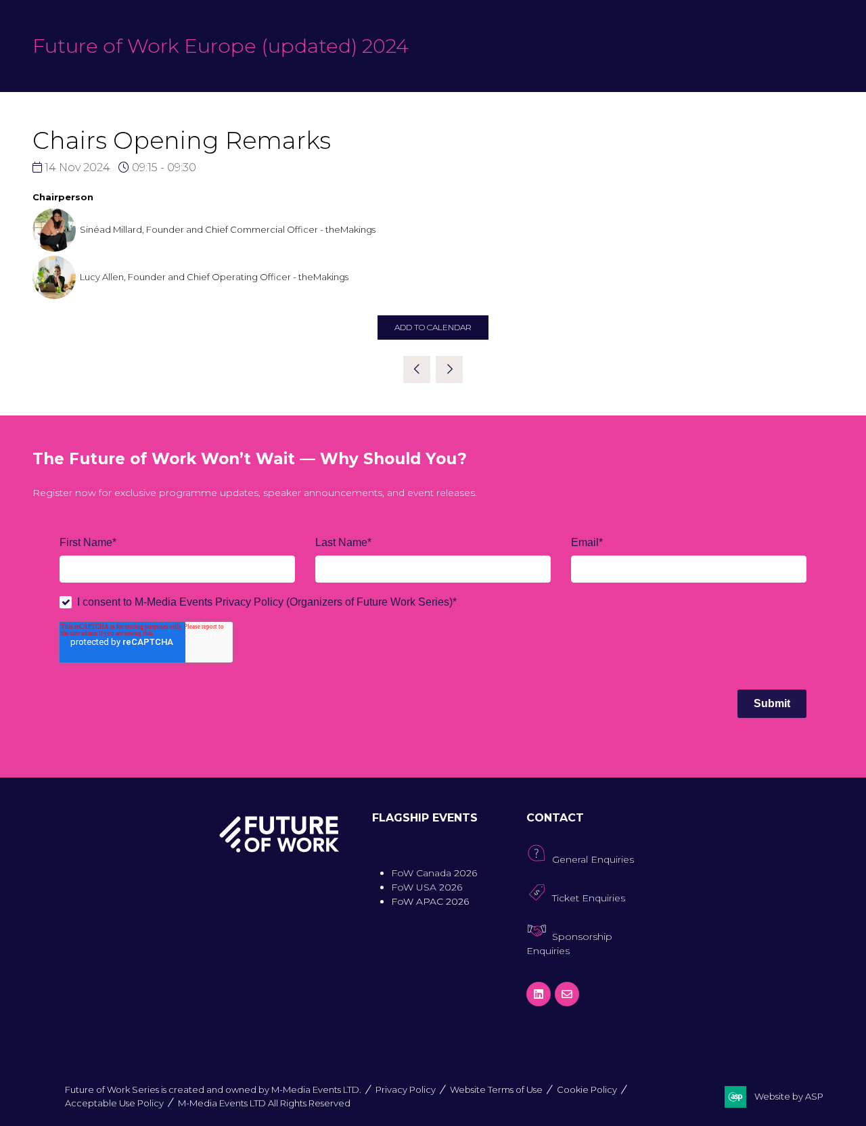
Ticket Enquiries (588, 898)
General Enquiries (593, 859)
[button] (433, 327)
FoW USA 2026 (426, 887)
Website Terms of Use (496, 1089)
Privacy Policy (405, 1089)
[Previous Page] (416, 369)
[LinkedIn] (538, 994)
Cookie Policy (587, 1089)
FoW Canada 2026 (434, 873)
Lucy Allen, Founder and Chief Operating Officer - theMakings (214, 276)
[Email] (567, 994)
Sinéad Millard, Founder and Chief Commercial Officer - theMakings (227, 229)
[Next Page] (449, 369)
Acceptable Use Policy (114, 1103)
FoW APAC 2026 (430, 901)
